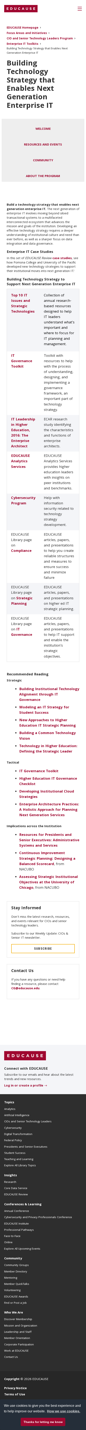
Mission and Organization (20, 1326)
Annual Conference (16, 1211)
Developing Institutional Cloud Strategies (46, 794)
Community (43, 160)
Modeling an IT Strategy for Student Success (44, 710)
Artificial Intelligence (16, 1115)
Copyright (12, 1379)
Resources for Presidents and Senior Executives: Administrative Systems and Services (49, 840)
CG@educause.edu (25, 988)
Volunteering (12, 1290)
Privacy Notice (15, 1388)
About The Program (43, 176)
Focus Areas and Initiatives (27, 33)
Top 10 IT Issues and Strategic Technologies (23, 304)
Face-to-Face (12, 1236)
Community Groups (16, 1265)
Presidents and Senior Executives (25, 1147)
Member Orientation (17, 1338)
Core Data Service (15, 1188)
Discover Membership (18, 1319)
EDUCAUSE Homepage (22, 28)
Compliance (21, 551)
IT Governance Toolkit (21, 361)
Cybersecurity (13, 1128)
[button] (79, 8)
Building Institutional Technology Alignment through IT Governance (49, 694)
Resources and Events (43, 145)
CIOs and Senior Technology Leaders (28, 1121)
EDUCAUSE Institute (16, 1224)
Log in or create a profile (23, 1086)
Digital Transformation (18, 1134)
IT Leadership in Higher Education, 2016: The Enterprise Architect (23, 433)
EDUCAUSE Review (16, 1194)
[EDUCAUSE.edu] (21, 8)
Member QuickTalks (16, 1284)
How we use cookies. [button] (63, 1411)
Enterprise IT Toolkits (22, 44)
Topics (9, 1102)
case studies (62, 258)
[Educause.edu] (25, 1056)
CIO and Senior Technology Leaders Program (40, 38)
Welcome (43, 129)
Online (8, 1242)
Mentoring (10, 1278)
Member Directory (15, 1272)
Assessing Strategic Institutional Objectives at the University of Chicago (48, 882)
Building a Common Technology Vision (47, 736)
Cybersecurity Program (23, 501)
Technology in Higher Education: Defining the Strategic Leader (48, 749)
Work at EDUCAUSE (16, 1351)
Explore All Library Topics (20, 1165)
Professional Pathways (19, 1230)
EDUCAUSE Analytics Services (20, 461)
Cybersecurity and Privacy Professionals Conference (38, 1217)
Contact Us (11, 1357)
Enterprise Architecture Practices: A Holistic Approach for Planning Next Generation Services (49, 810)
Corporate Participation (19, 1345)
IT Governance (21, 632)
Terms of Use (14, 1394)
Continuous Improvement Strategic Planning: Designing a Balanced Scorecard (47, 858)
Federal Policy (13, 1140)
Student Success (14, 1153)
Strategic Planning (22, 601)
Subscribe (43, 949)
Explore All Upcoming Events (22, 1249)
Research (10, 1182)
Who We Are (13, 1313)
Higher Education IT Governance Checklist (48, 781)
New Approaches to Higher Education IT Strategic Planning (47, 723)
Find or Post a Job (15, 1303)
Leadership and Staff (18, 1332)
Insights (10, 1175)
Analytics (9, 1109)
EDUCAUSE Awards (16, 1297)
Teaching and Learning (18, 1159)
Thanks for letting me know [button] (43, 1422)
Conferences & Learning (23, 1204)
